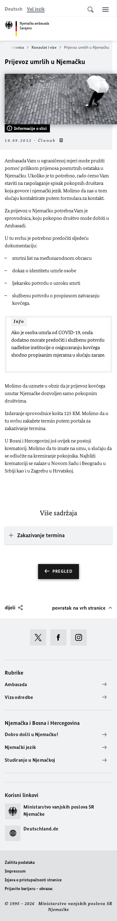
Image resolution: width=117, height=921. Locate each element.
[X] (40, 637)
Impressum (15, 871)
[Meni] (105, 9)
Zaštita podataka (20, 862)
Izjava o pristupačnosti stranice (33, 880)
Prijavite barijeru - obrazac (29, 888)
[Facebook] (60, 637)
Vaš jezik (36, 9)
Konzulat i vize (44, 47)
